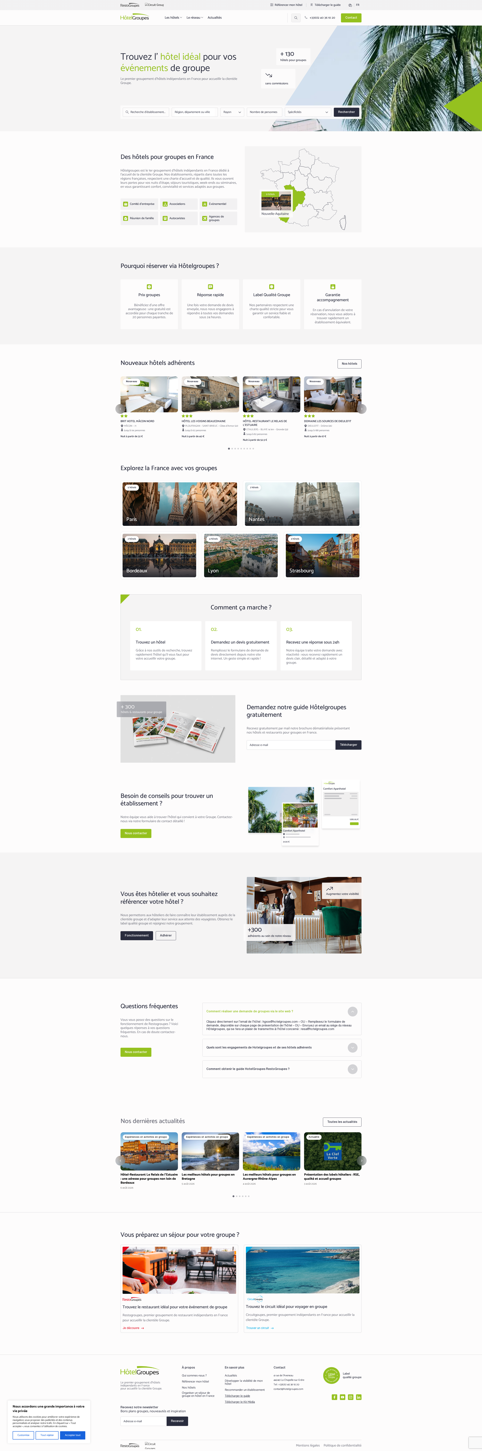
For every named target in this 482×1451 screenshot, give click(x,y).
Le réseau (193, 18)
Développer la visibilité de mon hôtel (244, 1382)
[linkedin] (359, 1397)
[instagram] (350, 1397)
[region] (49, 1421)
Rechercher (346, 112)
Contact (351, 18)
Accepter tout (73, 1435)
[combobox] (194, 112)
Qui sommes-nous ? (194, 1375)
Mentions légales (308, 1445)
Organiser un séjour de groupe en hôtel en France (198, 1395)
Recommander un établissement (245, 1390)
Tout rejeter (47, 1435)
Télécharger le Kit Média (240, 1402)
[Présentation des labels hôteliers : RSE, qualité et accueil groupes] (333, 1159)
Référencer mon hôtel (288, 5)
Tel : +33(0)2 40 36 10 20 (286, 1384)
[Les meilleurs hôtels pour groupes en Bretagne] (210, 1159)
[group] (149, 394)
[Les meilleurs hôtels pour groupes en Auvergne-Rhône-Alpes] (271, 1159)
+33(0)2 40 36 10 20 (322, 17)
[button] (149, 410)
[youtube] (342, 1397)
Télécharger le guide (328, 5)
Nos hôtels (189, 1387)
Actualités (215, 18)
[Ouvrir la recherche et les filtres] (296, 18)
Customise (23, 1435)
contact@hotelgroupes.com (288, 1389)
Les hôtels (172, 18)
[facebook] (334, 1397)
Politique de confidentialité (343, 1445)
